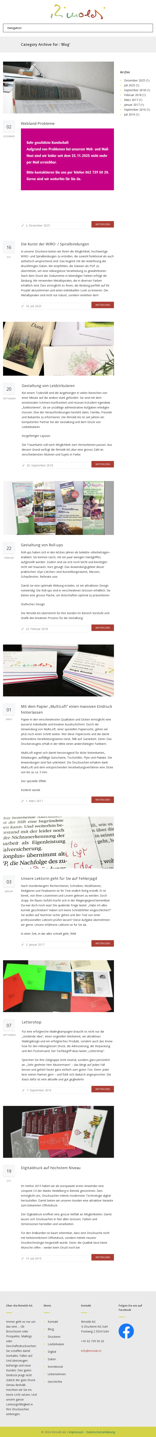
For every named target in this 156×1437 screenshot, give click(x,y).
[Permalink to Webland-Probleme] (58, 87)
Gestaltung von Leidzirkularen (48, 385)
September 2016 (135, 109)
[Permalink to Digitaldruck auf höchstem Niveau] (58, 1132)
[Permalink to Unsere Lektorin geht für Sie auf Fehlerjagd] (58, 842)
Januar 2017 (132, 105)
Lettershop (31, 1022)
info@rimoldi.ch (91, 1351)
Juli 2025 (129, 85)
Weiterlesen (102, 224)
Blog (51, 1329)
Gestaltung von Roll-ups (42, 544)
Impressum (76, 1432)
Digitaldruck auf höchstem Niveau (51, 1167)
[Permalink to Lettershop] (58, 986)
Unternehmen (57, 1374)
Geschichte (55, 1382)
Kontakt (53, 1322)
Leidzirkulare (56, 1344)
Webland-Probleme (38, 123)
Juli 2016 (129, 114)
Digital (52, 1352)
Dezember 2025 (134, 80)
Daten (52, 1359)
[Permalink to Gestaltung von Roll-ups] (58, 508)
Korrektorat (55, 1367)
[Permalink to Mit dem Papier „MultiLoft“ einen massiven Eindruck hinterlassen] (58, 670)
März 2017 (131, 100)
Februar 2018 (133, 95)
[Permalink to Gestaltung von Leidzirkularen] (58, 349)
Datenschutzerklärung (100, 1432)
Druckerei (54, 1337)
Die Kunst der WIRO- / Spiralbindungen (55, 244)
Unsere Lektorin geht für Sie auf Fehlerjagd (59, 878)
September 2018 (135, 90)
